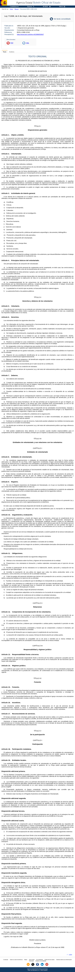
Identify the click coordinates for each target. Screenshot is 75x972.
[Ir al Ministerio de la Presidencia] (3, 2)
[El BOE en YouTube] (46, 965)
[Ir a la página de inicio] (38, 2)
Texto (4, 52)
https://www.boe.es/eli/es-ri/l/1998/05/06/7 (30, 34)
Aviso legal (31, 959)
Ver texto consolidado (62, 19)
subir (70, 954)
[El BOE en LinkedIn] (42, 965)
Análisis (11, 52)
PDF (11, 43)
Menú (61, 6)
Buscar (16, 9)
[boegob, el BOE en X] (32, 965)
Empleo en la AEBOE (41, 961)
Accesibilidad (39, 959)
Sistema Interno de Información (64, 959)
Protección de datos (50, 959)
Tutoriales (31, 961)
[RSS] (28, 965)
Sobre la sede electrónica (16, 959)
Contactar (5, 959)
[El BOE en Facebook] (37, 965)
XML (27, 43)
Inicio (11, 9)
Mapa (25, 959)
